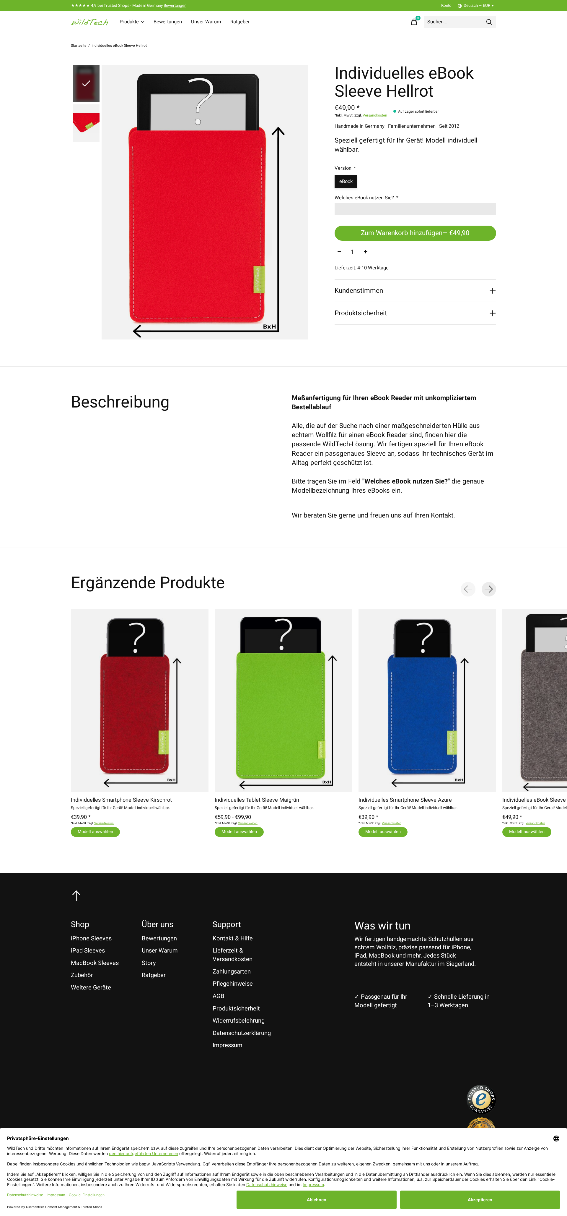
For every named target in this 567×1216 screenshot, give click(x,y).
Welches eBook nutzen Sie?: (366, 197)
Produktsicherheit (236, 1008)
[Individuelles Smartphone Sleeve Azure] (427, 700)
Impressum (227, 1045)
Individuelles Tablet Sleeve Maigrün (257, 800)
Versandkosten (375, 115)
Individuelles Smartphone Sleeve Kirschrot (121, 800)
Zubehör (82, 975)
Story (149, 963)
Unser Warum (206, 21)
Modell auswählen (95, 832)
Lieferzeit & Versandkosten (232, 954)
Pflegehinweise (233, 983)
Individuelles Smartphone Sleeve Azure (405, 800)
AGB (218, 996)
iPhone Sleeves (91, 938)
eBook (346, 181)
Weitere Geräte (91, 987)
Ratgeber (240, 21)
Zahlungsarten (232, 971)
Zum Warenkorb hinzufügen (415, 233)
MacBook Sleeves (95, 963)
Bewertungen (175, 6)
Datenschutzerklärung (242, 1033)
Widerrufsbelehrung (239, 1020)
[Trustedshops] (481, 1112)
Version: (345, 168)
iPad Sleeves (88, 950)
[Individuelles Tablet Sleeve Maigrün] (283, 700)
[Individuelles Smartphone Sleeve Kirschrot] (139, 700)
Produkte (129, 21)
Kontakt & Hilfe (233, 938)
